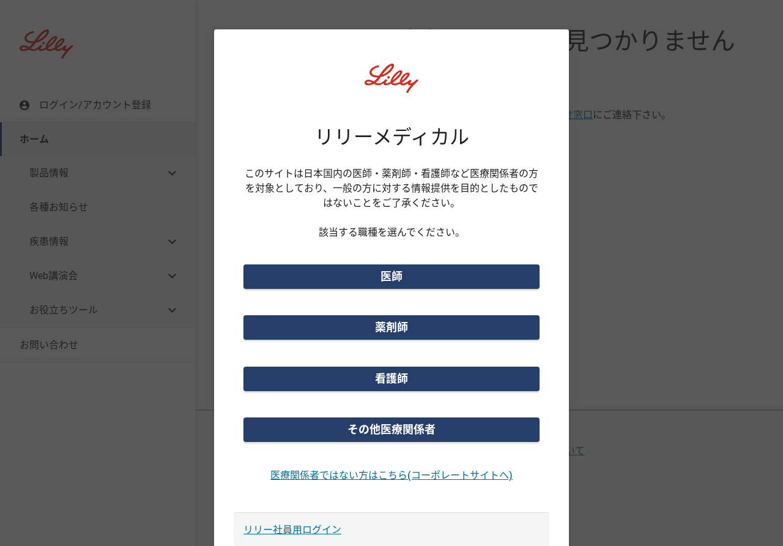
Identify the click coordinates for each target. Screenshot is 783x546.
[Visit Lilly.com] (391, 86)
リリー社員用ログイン (292, 530)
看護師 (391, 378)
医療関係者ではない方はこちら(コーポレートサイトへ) (391, 475)
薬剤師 (391, 327)
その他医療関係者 (391, 429)
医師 (391, 276)
